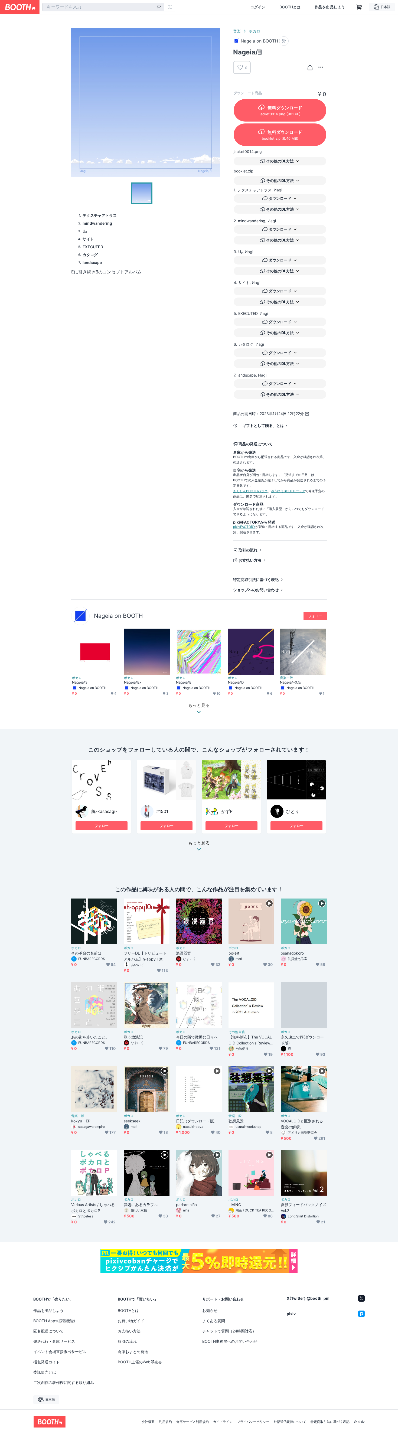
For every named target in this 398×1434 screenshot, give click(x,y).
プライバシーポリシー (253, 1421)
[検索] (158, 7)
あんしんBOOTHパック (250, 491)
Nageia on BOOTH (118, 615)
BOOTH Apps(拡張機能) (54, 1320)
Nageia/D (236, 682)
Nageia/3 (79, 682)
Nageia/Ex (132, 682)
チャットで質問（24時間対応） (229, 1331)
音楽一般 (286, 678)
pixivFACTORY (244, 527)
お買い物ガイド (131, 1320)
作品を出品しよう (330, 7)
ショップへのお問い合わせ (256, 589)
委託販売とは (44, 1372)
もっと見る (199, 843)
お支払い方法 (250, 560)
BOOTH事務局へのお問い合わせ (229, 1341)
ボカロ (254, 31)
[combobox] (103, 7)
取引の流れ (248, 550)
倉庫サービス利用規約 (192, 1421)
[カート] (284, 41)
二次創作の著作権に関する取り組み (63, 1382)
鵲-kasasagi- (104, 811)
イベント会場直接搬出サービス (59, 1351)
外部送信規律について (290, 1421)
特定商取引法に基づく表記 (256, 579)
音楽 (237, 31)
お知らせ (209, 1310)
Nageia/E (183, 682)
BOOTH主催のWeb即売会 (140, 1362)
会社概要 (148, 1421)
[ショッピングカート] (359, 7)
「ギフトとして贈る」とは (261, 425)
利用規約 (165, 1421)
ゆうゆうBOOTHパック (288, 491)
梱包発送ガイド (46, 1362)
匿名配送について (48, 1331)
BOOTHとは (290, 7)
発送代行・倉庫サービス (54, 1341)
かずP (227, 811)
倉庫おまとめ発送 (133, 1351)
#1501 (162, 811)
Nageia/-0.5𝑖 (290, 682)
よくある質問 (213, 1320)
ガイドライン (223, 1421)
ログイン (257, 7)
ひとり (292, 811)
